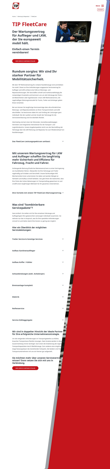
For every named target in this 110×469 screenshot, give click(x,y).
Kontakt (100, 9)
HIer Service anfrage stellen (25, 61)
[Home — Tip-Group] (15, 6)
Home (14, 16)
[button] (38, 141)
